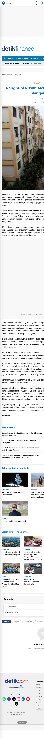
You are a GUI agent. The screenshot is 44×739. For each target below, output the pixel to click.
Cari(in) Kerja (36, 64)
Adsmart (25, 64)
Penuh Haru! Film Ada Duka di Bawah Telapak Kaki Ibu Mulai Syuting (10, 582)
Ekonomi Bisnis (22, 58)
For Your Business (11, 64)
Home (10, 58)
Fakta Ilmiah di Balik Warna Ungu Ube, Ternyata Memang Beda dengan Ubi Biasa (33, 555)
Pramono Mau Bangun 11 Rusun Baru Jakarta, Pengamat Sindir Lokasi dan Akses (20, 456)
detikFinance (7, 75)
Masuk (39, 3)
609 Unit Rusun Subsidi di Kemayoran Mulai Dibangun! (19, 441)
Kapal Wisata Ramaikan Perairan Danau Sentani (31, 581)
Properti (18, 75)
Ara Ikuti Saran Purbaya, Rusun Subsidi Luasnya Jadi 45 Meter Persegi (21, 449)
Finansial (34, 58)
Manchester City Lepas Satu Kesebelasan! (13, 493)
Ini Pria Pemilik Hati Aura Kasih (14, 521)
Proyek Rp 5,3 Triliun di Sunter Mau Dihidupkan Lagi (11, 554)
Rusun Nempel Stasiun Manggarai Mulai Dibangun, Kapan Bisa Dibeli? (22, 434)
